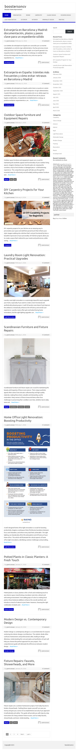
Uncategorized (9, 62)
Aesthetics (13, 407)
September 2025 (58, 90)
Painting (61, 19)
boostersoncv (15, 6)
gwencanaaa (10, 41)
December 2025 (57, 81)
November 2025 (57, 84)
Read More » (19, 58)
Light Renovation (10, 19)
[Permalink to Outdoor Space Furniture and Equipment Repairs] (27, 158)
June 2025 (56, 100)
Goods (27, 407)
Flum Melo (59, 218)
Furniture (21, 407)
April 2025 (56, 107)
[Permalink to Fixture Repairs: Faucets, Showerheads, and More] (27, 703)
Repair (28, 15)
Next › (22, 734)
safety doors (60, 177)
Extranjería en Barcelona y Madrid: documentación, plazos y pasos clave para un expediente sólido (26, 33)
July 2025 (55, 97)
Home (6, 15)
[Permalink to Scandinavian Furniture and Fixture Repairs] (27, 385)
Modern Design (66, 15)
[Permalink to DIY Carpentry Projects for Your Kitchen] (27, 226)
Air (15, 179)
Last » (29, 734)
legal (54, 130)
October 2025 (57, 87)
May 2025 (56, 104)
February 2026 (57, 74)
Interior (35, 19)
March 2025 (56, 110)
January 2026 (57, 77)
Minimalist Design (48, 19)
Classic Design (51, 15)
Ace (11, 179)
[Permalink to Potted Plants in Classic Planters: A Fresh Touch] (27, 590)
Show (15, 722)
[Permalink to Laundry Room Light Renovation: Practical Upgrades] (27, 298)
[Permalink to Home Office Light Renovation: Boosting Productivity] (27, 525)
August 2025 (56, 94)
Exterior (24, 19)
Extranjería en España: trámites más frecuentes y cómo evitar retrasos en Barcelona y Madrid (26, 76)
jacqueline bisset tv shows (62, 164)
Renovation (17, 15)
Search (55, 27)
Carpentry (38, 15)
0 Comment (45, 41)
